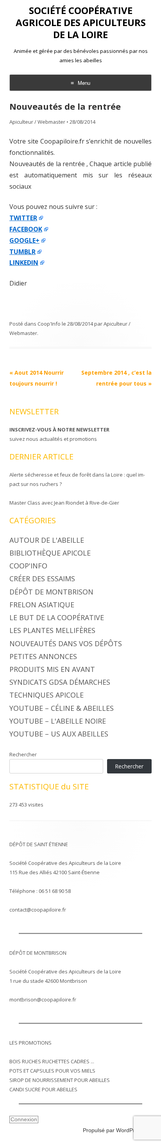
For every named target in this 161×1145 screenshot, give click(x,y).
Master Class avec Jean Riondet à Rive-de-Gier (64, 502)
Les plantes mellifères (52, 630)
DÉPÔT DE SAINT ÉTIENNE (38, 844)
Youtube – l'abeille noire (57, 721)
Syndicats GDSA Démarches (59, 682)
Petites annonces (43, 656)
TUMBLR (22, 251)
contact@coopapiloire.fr (37, 909)
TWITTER (23, 218)
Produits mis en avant (52, 669)
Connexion (24, 1119)
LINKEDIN (23, 262)
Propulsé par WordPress (113, 1130)
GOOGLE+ (24, 240)
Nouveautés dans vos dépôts (65, 643)
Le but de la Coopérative (56, 617)
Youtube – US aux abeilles (58, 733)
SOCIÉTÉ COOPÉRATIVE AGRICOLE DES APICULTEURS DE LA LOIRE (81, 23)
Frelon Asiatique (41, 604)
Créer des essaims (42, 578)
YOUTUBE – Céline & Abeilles (61, 708)
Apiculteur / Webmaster (37, 121)
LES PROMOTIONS (30, 1042)
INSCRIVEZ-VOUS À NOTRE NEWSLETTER (59, 429)
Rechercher (23, 754)
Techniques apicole (46, 695)
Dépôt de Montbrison (51, 591)
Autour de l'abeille (46, 540)
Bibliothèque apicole (50, 553)
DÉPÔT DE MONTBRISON (37, 952)
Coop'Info (49, 323)
